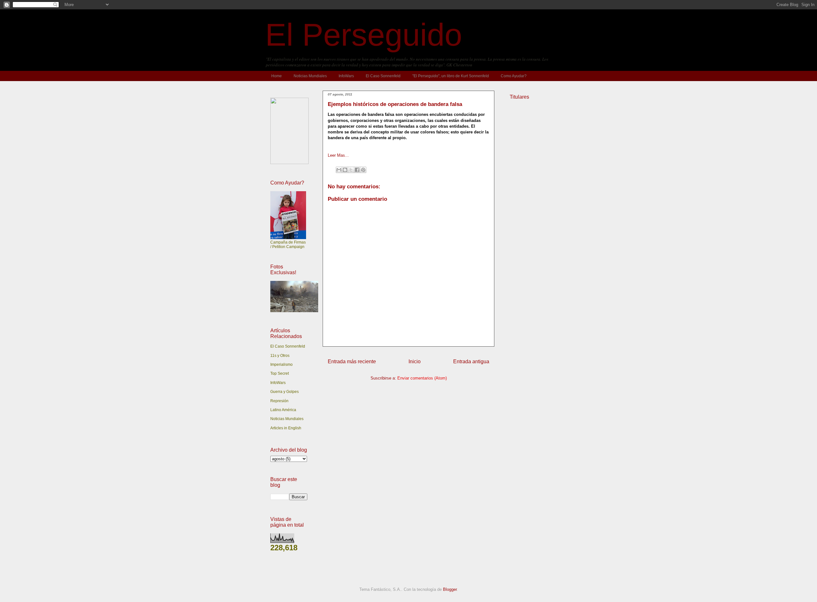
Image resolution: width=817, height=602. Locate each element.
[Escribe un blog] (345, 170)
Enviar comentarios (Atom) (422, 378)
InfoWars (346, 76)
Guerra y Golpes (284, 391)
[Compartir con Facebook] (357, 170)
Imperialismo (281, 364)
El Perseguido (363, 34)
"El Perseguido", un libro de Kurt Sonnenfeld (450, 76)
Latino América (283, 410)
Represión (279, 401)
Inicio (414, 361)
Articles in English (285, 428)
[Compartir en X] (351, 170)
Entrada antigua (471, 361)
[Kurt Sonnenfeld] (289, 163)
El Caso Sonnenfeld (383, 76)
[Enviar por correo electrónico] (339, 170)
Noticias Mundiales (310, 76)
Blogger (450, 589)
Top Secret (279, 373)
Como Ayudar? (514, 76)
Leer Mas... (338, 155)
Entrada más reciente (352, 361)
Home (276, 76)
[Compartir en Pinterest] (363, 170)
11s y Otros (279, 355)
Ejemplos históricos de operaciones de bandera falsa (395, 104)
